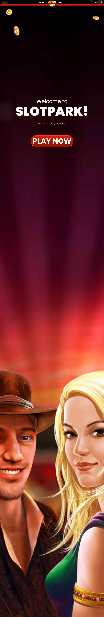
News (60, 2)
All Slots (42, 2)
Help (96, 2)
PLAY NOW (52, 141)
